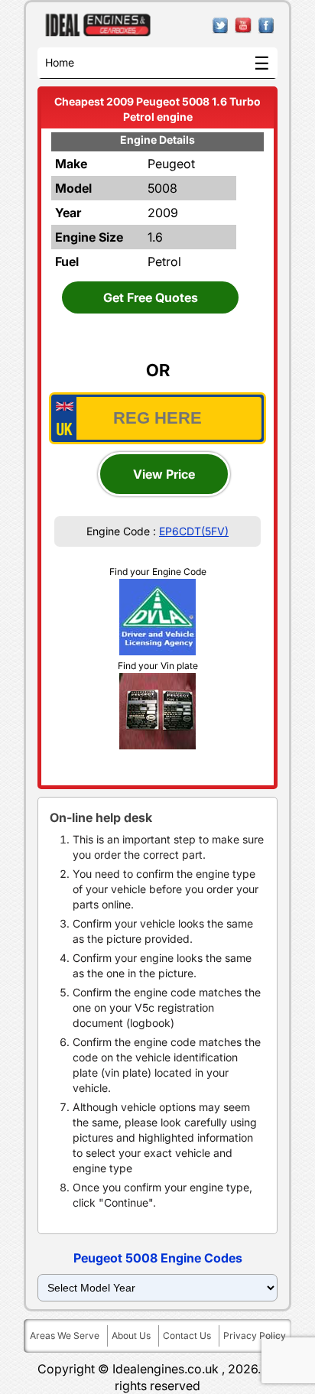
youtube (243, 26)
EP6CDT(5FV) (194, 531)
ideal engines (98, 25)
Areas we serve (64, 1335)
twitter (221, 26)
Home (59, 62)
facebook (266, 26)
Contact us (187, 1335)
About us (131, 1335)
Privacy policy (254, 1335)
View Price (164, 474)
